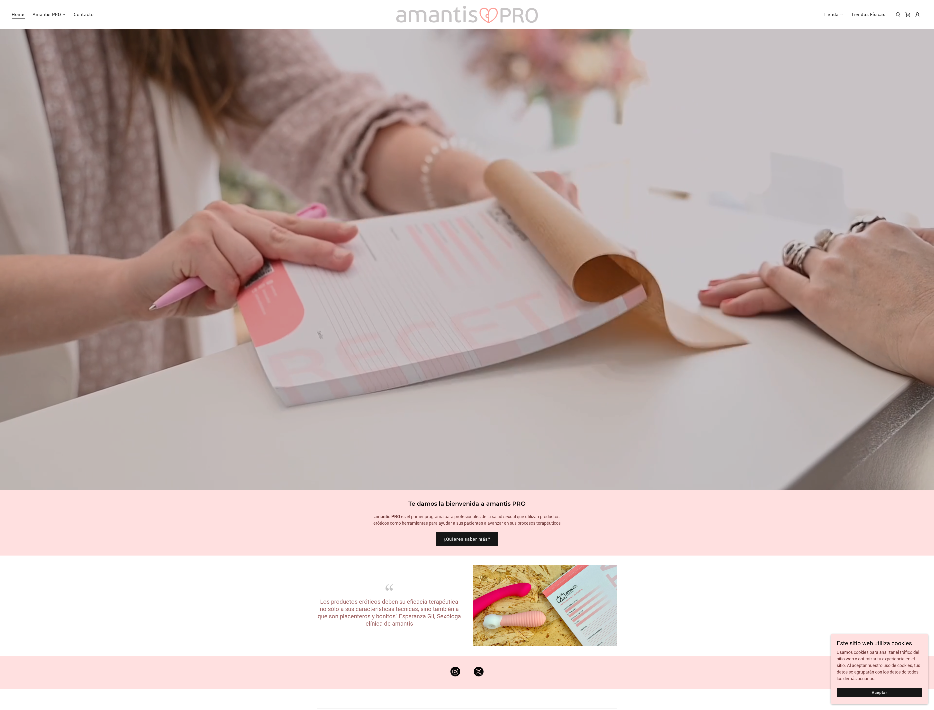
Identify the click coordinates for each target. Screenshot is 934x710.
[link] (467, 14)
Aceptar (879, 692)
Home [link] (18, 14)
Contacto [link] (84, 14)
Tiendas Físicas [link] (868, 14)
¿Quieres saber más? (467, 539)
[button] (49, 15)
